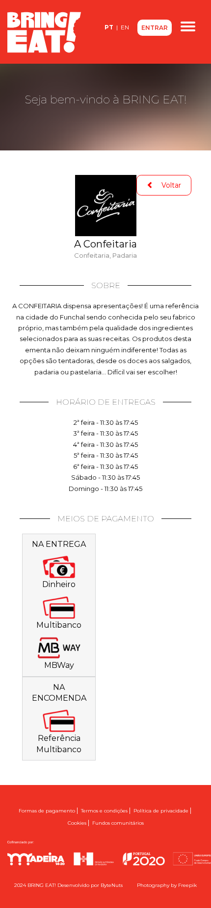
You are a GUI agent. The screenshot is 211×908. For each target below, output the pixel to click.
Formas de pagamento (47, 811)
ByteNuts (112, 885)
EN (125, 27)
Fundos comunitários (118, 823)
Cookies (77, 823)
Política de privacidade (160, 811)
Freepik (187, 885)
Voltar (167, 185)
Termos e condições (104, 811)
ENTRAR (154, 27)
